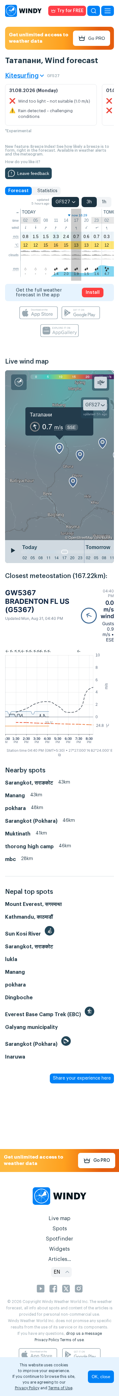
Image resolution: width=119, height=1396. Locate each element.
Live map (59, 1218)
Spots (59, 1228)
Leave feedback (33, 173)
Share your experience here (82, 1078)
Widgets (59, 1249)
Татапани (41, 414)
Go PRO (96, 38)
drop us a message (84, 1333)
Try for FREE (70, 11)
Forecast (18, 191)
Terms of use (72, 1340)
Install (93, 292)
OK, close (101, 1376)
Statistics (47, 191)
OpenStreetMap (81, 537)
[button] (97, 615)
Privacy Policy (47, 1340)
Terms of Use (60, 1388)
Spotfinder (59, 1238)
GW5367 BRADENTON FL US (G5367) (37, 601)
